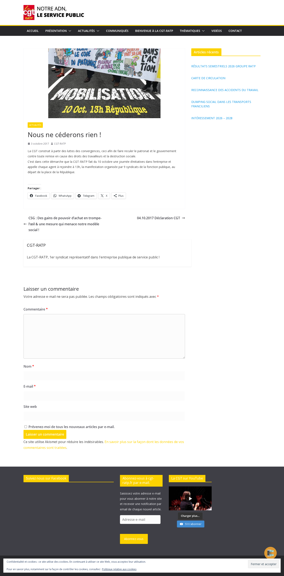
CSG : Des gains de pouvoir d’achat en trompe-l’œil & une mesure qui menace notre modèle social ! (64, 224)
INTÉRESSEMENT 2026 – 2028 (211, 118)
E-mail (29, 386)
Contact (235, 31)
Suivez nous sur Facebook (46, 478)
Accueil (33, 31)
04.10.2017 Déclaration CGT (158, 218)
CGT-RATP (60, 143)
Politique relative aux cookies (119, 569)
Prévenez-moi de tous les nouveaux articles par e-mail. (71, 426)
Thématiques (190, 31)
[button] (69, 31)
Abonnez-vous (133, 539)
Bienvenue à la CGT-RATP (154, 31)
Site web (30, 406)
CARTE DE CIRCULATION (208, 78)
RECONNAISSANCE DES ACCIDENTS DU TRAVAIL (224, 90)
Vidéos (216, 31)
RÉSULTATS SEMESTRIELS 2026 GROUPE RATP (223, 66)
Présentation (56, 31)
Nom (28, 366)
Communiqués (117, 31)
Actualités (86, 31)
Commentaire (35, 309)
